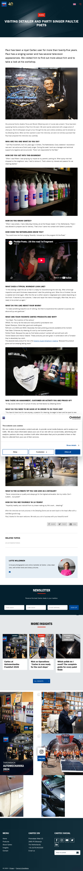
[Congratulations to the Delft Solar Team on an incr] (62, 754)
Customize (40, 452)
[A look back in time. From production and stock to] (21, 712)
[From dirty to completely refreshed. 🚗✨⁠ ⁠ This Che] (21, 796)
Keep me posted (61, 852)
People (41, 15)
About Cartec (7, 844)
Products (6, 841)
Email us (32, 851)
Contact (5, 851)
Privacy (12, 868)
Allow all (68, 452)
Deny (15, 452)
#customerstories (12, 543)
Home (5, 838)
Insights (5, 848)
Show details (71, 445)
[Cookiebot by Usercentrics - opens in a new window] (71, 417)
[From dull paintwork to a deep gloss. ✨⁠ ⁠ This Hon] (62, 796)
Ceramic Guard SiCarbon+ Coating (46, 341)
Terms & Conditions (22, 868)
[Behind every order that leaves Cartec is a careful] (62, 712)
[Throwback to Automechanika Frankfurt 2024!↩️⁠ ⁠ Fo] (21, 754)
